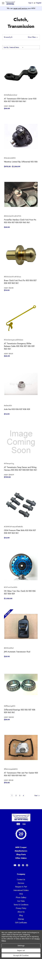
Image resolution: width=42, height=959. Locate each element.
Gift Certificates (21, 922)
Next (36, 795)
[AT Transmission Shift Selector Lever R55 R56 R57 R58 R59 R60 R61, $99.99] (21, 73)
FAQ (21, 894)
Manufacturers (21, 851)
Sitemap (21, 919)
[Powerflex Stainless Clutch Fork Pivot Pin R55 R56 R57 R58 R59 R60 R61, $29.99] (21, 194)
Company (21, 874)
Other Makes (21, 858)
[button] (21, 37)
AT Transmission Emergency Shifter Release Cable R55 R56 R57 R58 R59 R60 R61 (19, 346)
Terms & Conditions (21, 904)
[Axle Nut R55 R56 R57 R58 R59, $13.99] (21, 384)
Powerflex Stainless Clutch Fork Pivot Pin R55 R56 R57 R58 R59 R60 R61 (20, 221)
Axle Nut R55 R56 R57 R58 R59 (17, 409)
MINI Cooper (21, 847)
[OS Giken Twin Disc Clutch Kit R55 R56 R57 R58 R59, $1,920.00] (21, 565)
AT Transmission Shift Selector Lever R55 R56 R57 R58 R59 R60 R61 (20, 100)
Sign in (30, 3)
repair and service (20, 8)
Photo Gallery (21, 897)
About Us (21, 912)
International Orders (21, 890)
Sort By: (6, 47)
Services (21, 883)
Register (38, 3)
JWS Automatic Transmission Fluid (17, 651)
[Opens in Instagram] (19, 865)
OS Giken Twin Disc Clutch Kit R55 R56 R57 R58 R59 (20, 592)
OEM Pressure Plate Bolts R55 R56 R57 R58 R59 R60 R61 (20, 531)
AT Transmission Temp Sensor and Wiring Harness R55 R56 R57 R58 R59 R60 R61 (20, 468)
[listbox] (17, 47)
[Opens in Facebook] (23, 865)
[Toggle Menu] (3, 3)
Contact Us (21, 879)
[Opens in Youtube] (15, 865)
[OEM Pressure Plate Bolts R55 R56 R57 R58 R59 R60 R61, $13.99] (21, 505)
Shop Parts (21, 854)
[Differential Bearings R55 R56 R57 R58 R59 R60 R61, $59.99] (21, 684)
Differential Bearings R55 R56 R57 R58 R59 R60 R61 (19, 711)
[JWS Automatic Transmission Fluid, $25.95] (21, 626)
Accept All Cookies (21, 955)
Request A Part (21, 886)
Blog (21, 915)
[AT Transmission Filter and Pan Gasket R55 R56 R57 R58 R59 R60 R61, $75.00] (21, 747)
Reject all (21, 950)
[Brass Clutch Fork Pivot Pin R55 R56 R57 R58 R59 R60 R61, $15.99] (21, 255)
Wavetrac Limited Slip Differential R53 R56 (21, 161)
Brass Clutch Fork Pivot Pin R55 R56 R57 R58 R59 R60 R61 (20, 281)
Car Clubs (21, 901)
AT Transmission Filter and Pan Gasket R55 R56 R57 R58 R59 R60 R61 (21, 774)
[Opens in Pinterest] (27, 865)
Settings (21, 945)
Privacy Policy (21, 908)
